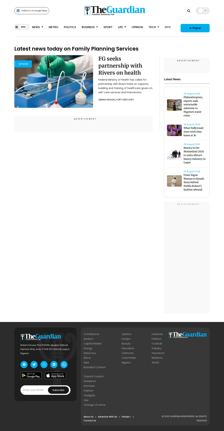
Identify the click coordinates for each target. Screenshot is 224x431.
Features (157, 334)
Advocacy (90, 353)
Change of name (95, 405)
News (36, 27)
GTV (168, 27)
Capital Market (93, 343)
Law (86, 400)
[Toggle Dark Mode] (203, 10)
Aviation (88, 339)
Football (157, 343)
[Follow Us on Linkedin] (54, 364)
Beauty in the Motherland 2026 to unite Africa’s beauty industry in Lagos (194, 155)
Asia (86, 362)
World (155, 362)
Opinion (137, 27)
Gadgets (89, 395)
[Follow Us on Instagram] (44, 364)
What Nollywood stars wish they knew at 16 (193, 131)
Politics (70, 27)
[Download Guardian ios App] (55, 375)
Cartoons (128, 353)
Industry (157, 348)
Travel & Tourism (94, 376)
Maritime (157, 358)
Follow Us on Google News (34, 10)
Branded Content (95, 367)
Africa (87, 358)
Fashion (157, 339)
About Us (88, 416)
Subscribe (58, 390)
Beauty (126, 343)
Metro (53, 27)
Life (121, 27)
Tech (153, 27)
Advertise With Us (107, 416)
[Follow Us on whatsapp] (64, 364)
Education (128, 348)
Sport (108, 27)
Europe (126, 339)
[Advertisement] (187, 258)
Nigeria (126, 362)
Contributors (91, 334)
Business (88, 27)
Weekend (90, 381)
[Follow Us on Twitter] (34, 364)
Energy (88, 348)
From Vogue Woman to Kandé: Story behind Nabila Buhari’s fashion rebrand (194, 182)
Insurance (158, 353)
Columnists (129, 358)
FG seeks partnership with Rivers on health (120, 65)
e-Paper (195, 28)
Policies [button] (126, 416)
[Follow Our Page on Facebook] (24, 364)
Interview (89, 386)
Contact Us (90, 420)
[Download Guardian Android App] (30, 375)
